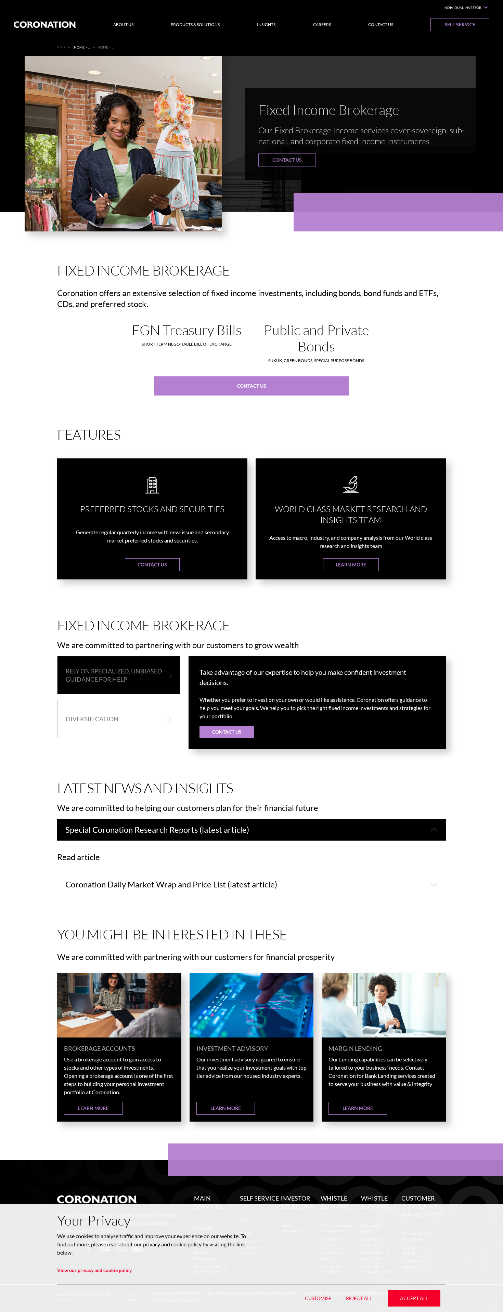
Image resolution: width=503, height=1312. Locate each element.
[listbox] (251, 149)
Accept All (414, 1298)
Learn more (351, 564)
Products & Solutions (195, 24)
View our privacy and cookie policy (94, 1270)
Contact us (287, 160)
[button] (118, 675)
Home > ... (82, 47)
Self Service (459, 24)
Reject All (359, 1298)
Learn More (93, 1108)
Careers (322, 24)
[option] (251, 149)
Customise (318, 1298)
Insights (266, 24)
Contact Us (380, 24)
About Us (123, 24)
